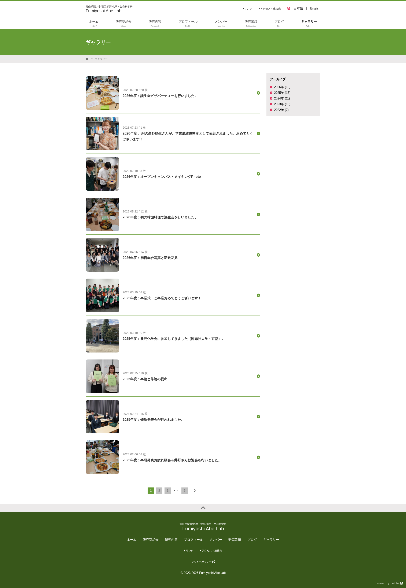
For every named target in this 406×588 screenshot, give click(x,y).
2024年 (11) (282, 98)
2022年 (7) (281, 110)
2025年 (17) (282, 92)
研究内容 (171, 539)
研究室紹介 (151, 539)
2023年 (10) (282, 104)
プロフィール (193, 539)
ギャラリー (101, 58)
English (315, 8)
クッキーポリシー (201, 561)
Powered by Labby (387, 583)
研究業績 (234, 539)
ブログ (252, 539)
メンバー (215, 539)
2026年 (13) (282, 87)
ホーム (131, 539)
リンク (248, 8)
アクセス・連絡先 (270, 8)
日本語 (298, 8)
